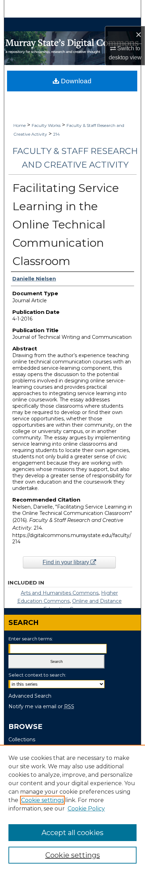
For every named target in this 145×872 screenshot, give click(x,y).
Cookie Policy (86, 808)
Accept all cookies (72, 832)
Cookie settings (42, 800)
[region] (72, 808)
